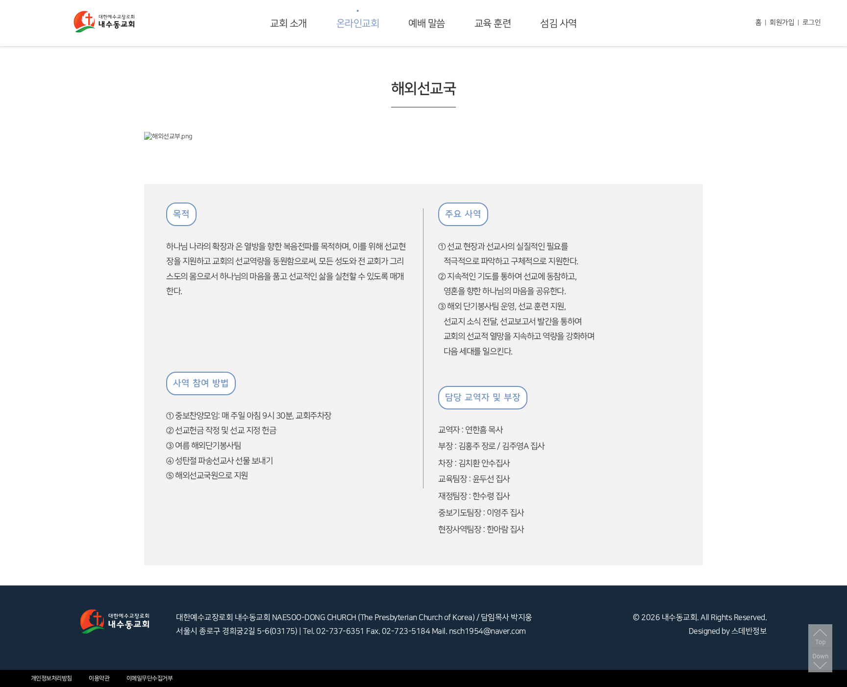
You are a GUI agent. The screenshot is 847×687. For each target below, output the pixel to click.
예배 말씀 (426, 23)
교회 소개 (288, 23)
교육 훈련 (492, 23)
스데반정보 (749, 631)
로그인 (811, 22)
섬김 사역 (558, 23)
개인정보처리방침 (51, 678)
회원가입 (782, 22)
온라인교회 (357, 23)
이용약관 (99, 678)
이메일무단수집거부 (149, 678)
